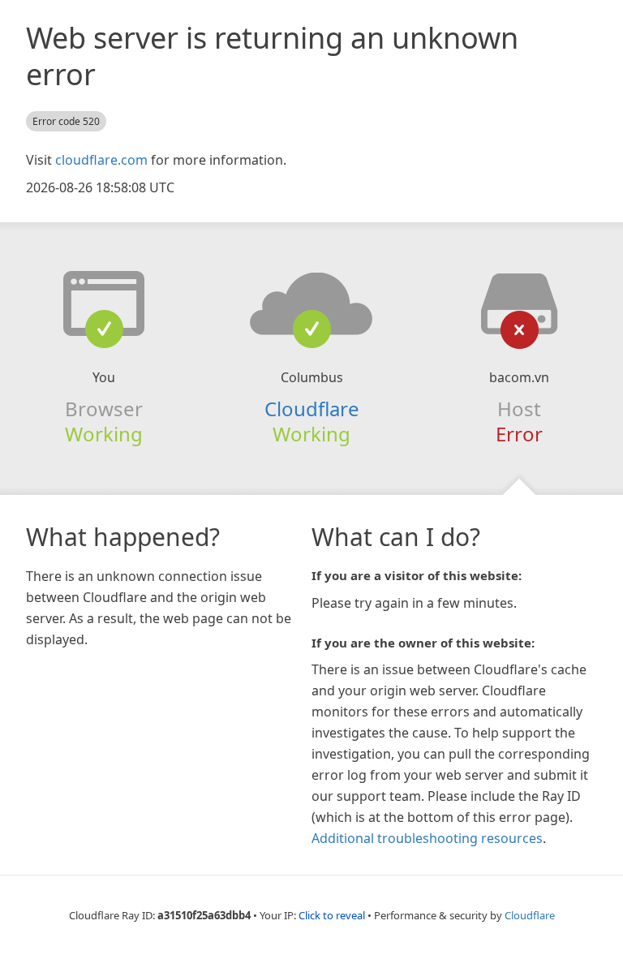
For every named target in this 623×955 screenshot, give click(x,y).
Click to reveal (332, 915)
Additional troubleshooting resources (427, 838)
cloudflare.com (101, 160)
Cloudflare (311, 408)
